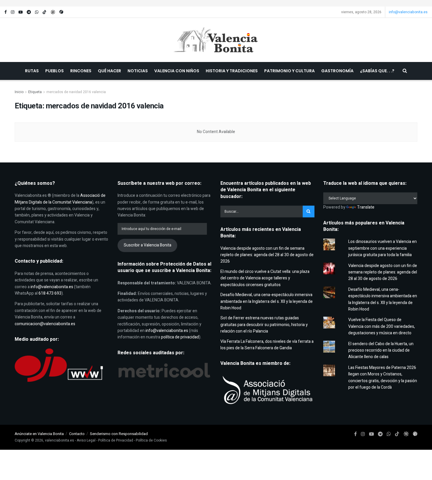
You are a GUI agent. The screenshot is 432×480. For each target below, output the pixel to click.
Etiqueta (35, 92)
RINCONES (80, 71)
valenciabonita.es (59, 440)
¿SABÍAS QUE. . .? (377, 71)
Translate (365, 207)
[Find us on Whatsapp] (36, 12)
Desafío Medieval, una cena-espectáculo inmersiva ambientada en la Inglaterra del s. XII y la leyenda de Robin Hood (266, 301)
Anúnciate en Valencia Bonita (39, 434)
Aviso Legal (86, 440)
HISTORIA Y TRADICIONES (232, 71)
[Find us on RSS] (61, 12)
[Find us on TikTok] (44, 12)
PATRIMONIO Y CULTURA (289, 71)
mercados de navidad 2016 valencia (76, 92)
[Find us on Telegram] (29, 12)
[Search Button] (405, 71)
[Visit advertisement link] (216, 3)
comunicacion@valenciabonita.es (45, 324)
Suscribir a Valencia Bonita (147, 245)
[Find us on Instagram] (12, 12)
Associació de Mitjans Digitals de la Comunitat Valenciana (60, 198)
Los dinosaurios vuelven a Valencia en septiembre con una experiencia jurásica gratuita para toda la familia (382, 248)
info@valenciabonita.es (408, 12)
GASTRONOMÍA (337, 71)
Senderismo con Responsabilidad (119, 434)
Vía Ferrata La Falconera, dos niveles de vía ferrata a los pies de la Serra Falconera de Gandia (267, 344)
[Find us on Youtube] (21, 12)
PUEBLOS (54, 71)
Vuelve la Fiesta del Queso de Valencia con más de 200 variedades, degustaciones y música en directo (381, 326)
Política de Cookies (151, 440)
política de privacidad (180, 337)
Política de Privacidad (115, 440)
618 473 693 (49, 293)
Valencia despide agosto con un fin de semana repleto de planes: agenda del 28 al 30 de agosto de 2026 (267, 255)
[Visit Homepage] (216, 40)
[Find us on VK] (52, 12)
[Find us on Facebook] (5, 12)
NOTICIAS (138, 71)
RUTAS (32, 71)
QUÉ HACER (109, 71)
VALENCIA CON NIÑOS (176, 71)
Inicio (19, 92)
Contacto (77, 434)
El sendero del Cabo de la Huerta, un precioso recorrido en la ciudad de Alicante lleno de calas (380, 350)
